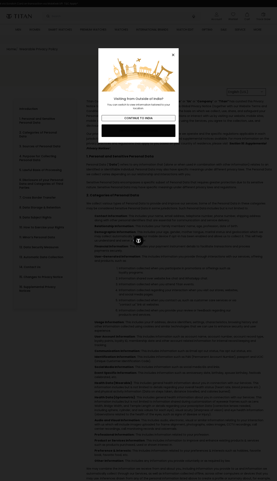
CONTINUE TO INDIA (138, 118)
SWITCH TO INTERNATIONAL (138, 131)
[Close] (138, 52)
